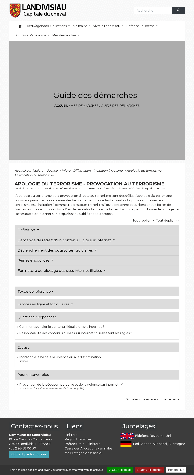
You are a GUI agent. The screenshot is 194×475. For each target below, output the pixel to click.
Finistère (71, 435)
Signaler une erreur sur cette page (152, 399)
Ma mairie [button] (80, 26)
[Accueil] (38, 10)
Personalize (176, 469)
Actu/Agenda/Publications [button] (47, 26)
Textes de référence (34, 291)
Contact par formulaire (28, 454)
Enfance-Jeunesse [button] (140, 26)
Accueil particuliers (29, 170)
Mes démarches (85, 106)
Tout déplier (167, 220)
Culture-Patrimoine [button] (31, 35)
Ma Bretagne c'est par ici (83, 453)
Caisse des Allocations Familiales (88, 448)
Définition (27, 230)
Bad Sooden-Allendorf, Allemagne (159, 444)
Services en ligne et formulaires (44, 304)
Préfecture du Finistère (82, 444)
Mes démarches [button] (64, 35)
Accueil (61, 106)
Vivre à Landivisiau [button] (107, 26)
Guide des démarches (120, 106)
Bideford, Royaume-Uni (153, 436)
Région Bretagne (78, 439)
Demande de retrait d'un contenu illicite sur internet (65, 240)
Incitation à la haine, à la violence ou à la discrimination (60, 357)
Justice (52, 170)
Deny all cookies (150, 469)
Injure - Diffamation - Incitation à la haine (92, 170)
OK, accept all (121, 469)
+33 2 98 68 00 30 (22, 448)
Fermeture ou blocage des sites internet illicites (60, 270)
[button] (20, 27)
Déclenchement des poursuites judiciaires (56, 250)
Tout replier (143, 220)
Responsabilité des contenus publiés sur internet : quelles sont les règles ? (75, 333)
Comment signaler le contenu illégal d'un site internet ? (61, 327)
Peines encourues (34, 260)
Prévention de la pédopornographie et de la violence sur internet (71, 384)
